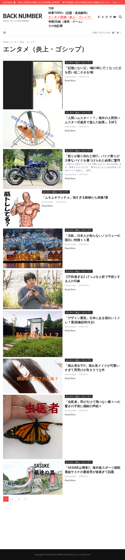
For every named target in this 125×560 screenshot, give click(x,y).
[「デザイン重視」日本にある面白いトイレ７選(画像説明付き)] (32, 334)
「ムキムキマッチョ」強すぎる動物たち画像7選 (75, 197)
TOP (51, 8)
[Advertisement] (62, 527)
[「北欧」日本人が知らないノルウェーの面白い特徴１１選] (32, 248)
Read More (70, 80)
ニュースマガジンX (82, 554)
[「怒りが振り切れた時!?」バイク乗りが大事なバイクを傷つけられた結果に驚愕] (32, 169)
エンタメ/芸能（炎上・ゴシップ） (70, 17)
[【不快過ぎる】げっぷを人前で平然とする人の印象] (32, 289)
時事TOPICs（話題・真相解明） (68, 13)
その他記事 (55, 25)
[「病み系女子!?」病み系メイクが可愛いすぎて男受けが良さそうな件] (32, 376)
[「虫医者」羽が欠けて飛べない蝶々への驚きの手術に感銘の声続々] (32, 427)
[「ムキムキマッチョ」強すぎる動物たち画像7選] (21, 208)
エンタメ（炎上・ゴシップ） (79, 62)
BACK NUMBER (22, 16)
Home (6, 42)
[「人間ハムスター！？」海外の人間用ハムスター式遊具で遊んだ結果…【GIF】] (32, 129)
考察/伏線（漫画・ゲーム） (66, 21)
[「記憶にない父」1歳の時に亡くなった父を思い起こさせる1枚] (32, 85)
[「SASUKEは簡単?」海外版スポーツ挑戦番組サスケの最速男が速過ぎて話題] (32, 478)
